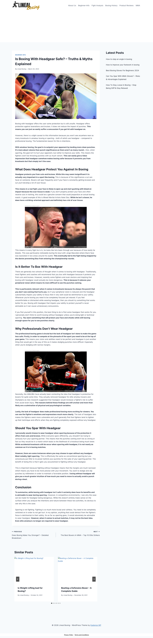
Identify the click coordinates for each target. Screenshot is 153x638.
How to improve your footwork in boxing (122, 65)
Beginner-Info (83, 5)
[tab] (51, 603)
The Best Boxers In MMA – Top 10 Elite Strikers (80, 533)
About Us (72, 5)
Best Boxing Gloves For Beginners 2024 (122, 70)
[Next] (94, 579)
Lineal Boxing (21, 69)
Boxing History (111, 5)
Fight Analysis (97, 5)
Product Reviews (126, 5)
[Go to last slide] (17, 579)
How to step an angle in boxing (119, 59)
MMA (138, 5)
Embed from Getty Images (32, 206)
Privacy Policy (68, 635)
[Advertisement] (76, 26)
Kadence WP (95, 625)
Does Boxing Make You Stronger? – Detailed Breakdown (30, 535)
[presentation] (34, 570)
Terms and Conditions (82, 635)
